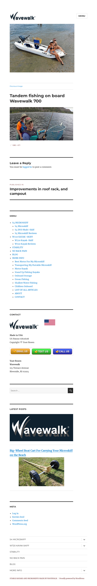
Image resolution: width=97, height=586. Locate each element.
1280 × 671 (16, 145)
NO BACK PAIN (19, 251)
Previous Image (16, 86)
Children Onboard (24, 286)
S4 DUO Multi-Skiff (24, 229)
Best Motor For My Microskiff (29, 261)
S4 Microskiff (21, 226)
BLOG (15, 254)
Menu (81, 16)
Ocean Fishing (22, 279)
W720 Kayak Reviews (25, 244)
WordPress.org (19, 524)
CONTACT (20, 297)
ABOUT (18, 293)
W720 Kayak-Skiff (24, 240)
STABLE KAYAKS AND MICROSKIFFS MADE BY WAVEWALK (33, 578)
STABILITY (17, 247)
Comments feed (20, 520)
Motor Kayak (21, 268)
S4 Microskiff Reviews (26, 233)
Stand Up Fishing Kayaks (27, 272)
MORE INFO (18, 258)
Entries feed (18, 517)
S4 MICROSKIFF (20, 222)
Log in (15, 513)
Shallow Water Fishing (26, 283)
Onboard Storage (23, 275)
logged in (27, 167)
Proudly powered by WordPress (71, 578)
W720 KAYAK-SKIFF (22, 237)
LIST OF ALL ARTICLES (26, 290)
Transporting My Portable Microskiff (33, 265)
